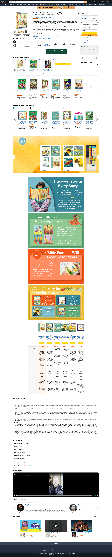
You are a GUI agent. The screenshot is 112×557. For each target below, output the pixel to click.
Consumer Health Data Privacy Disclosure (57, 553)
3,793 (69, 124)
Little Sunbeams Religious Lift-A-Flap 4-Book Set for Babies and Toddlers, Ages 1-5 (33, 533)
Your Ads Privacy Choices (69, 553)
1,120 (80, 123)
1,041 (24, 124)
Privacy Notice (47, 553)
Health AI (6, 4)
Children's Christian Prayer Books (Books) (24, 462)
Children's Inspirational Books (33, 127)
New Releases (31, 4)
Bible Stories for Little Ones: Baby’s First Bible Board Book (58, 533)
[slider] (54, 495)
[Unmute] (97, 495)
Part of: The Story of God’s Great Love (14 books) (42, 17)
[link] (34, 64)
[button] (2, 4)
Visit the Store (43, 170)
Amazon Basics (19, 4)
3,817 (46, 124)
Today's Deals (48, 4)
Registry (69, 4)
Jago (45, 14)
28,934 (35, 124)
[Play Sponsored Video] (56, 526)
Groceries (36, 4)
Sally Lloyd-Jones (37, 14)
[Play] (14, 495)
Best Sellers (25, 4)
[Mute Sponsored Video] (40, 530)
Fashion (64, 4)
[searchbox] (48, 2)
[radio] (85, 14)
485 (91, 124)
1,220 (58, 124)
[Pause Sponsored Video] (40, 528)
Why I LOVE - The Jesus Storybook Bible (24, 475)
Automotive (91, 4)
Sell (61, 4)
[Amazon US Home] (45, 550)
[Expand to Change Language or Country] (59, 550)
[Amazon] (4, 1)
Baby (95, 4)
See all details (35, 47)
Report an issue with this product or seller (42, 38)
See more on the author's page (31, 513)
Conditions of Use (41, 553)
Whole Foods (42, 4)
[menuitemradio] (95, 495)
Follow (27, 41)
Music (73, 4)
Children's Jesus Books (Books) (22, 461)
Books (53, 4)
